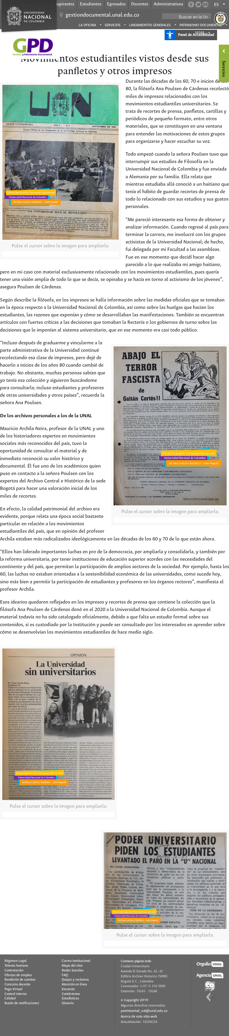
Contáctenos (71, 994)
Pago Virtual (13, 989)
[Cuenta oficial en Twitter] (198, 4)
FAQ (65, 975)
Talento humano (16, 966)
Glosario (68, 1003)
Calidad (10, 998)
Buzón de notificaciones (21, 1003)
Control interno (15, 994)
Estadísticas (70, 998)
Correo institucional (76, 961)
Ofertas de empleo (18, 975)
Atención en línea (74, 984)
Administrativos (168, 4)
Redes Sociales (72, 970)
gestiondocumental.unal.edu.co (102, 15)
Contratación (13, 970)
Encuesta (68, 989)
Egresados (116, 4)
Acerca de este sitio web (139, 1016)
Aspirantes (64, 4)
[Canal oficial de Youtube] (205, 4)
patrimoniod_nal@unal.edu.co (144, 1011)
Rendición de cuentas (19, 980)
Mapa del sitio (72, 966)
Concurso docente (17, 984)
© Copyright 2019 (134, 1000)
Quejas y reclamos (75, 980)
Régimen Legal (15, 961)
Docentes (139, 4)
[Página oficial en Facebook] (191, 4)
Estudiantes (90, 4)
